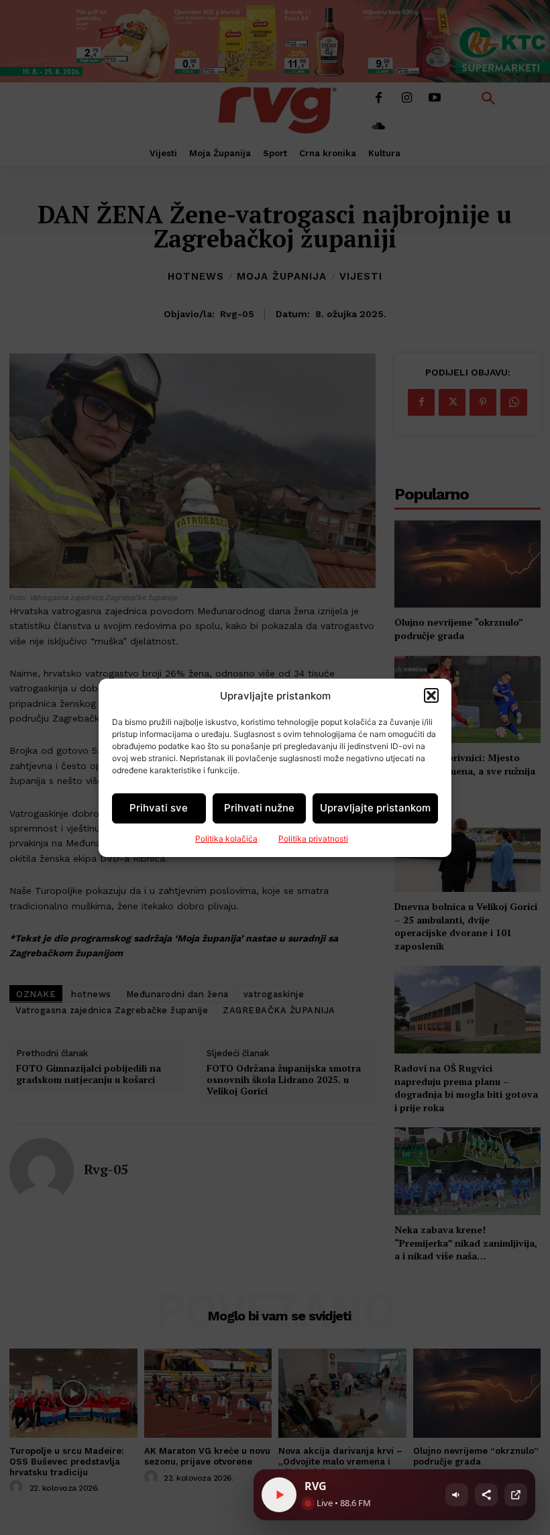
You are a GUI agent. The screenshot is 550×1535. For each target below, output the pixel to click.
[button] (431, 695)
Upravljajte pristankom (375, 807)
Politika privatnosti (313, 839)
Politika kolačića (226, 839)
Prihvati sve (158, 807)
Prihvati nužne (259, 807)
